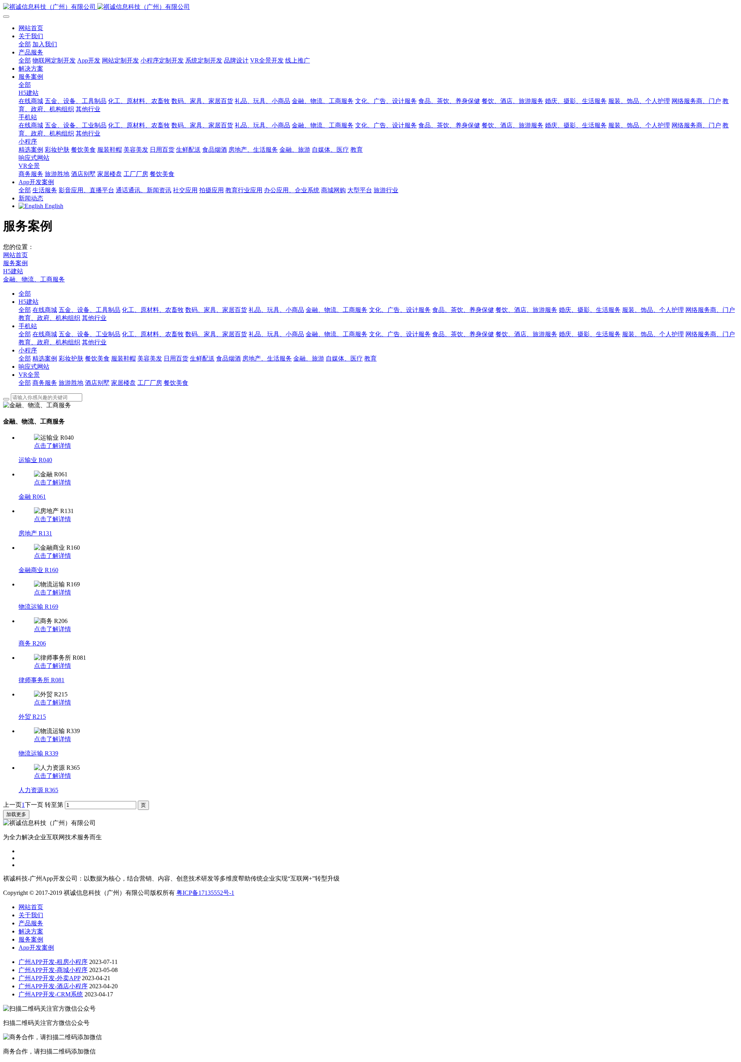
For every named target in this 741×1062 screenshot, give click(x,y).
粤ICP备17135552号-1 (205, 892)
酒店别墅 (97, 382)
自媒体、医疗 (344, 358)
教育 (370, 358)
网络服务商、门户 (710, 310)
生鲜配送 (202, 358)
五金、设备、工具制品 (89, 310)
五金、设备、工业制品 (89, 334)
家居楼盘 (123, 382)
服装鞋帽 (123, 358)
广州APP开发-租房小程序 (53, 962)
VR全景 (29, 374)
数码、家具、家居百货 (216, 310)
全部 (25, 44)
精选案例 (44, 358)
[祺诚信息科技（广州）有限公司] (370, 7)
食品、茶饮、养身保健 (463, 310)
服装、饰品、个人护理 (653, 310)
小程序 (28, 350)
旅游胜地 (71, 382)
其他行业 (94, 318)
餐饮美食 (97, 358)
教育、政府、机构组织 (49, 318)
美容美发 (149, 358)
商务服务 (44, 382)
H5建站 (13, 271)
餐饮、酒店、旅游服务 (526, 310)
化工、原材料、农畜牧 (153, 310)
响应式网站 (34, 366)
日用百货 (176, 358)
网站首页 (31, 28)
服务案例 (15, 263)
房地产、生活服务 (267, 358)
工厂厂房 (149, 382)
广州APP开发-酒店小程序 (53, 986)
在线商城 (44, 310)
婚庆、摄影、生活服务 (590, 310)
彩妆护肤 (71, 358)
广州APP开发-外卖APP (49, 978)
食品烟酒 (228, 358)
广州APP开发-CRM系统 (51, 994)
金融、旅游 (308, 358)
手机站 (28, 326)
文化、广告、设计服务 (400, 310)
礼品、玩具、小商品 (276, 310)
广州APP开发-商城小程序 (53, 970)
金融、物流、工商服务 (34, 279)
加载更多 (16, 814)
